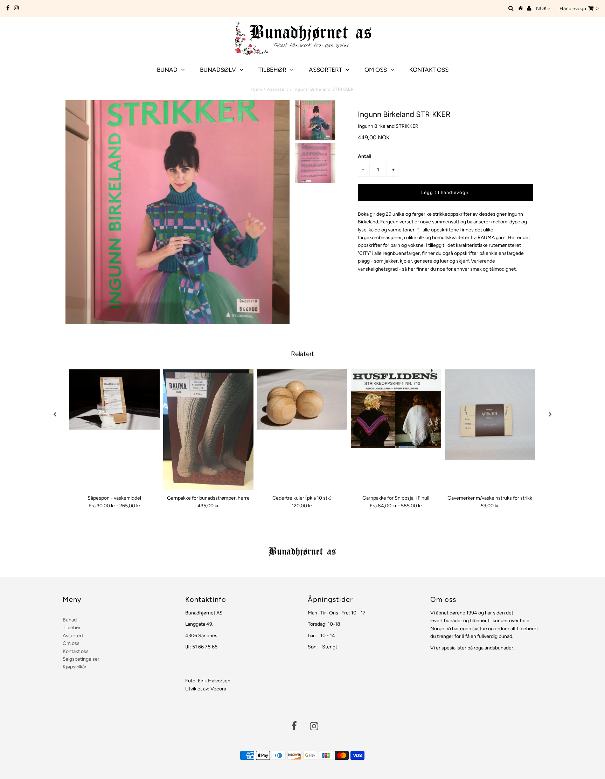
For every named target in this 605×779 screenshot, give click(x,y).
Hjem (256, 89)
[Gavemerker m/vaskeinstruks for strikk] (490, 414)
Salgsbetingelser (81, 659)
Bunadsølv (218, 69)
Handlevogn (579, 9)
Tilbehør (272, 69)
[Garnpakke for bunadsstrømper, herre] (208, 429)
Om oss (375, 69)
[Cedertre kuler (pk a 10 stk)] (302, 399)
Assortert (325, 69)
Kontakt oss (428, 69)
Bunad (167, 69)
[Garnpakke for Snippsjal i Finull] (396, 408)
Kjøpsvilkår (74, 667)
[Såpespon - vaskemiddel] (114, 399)
